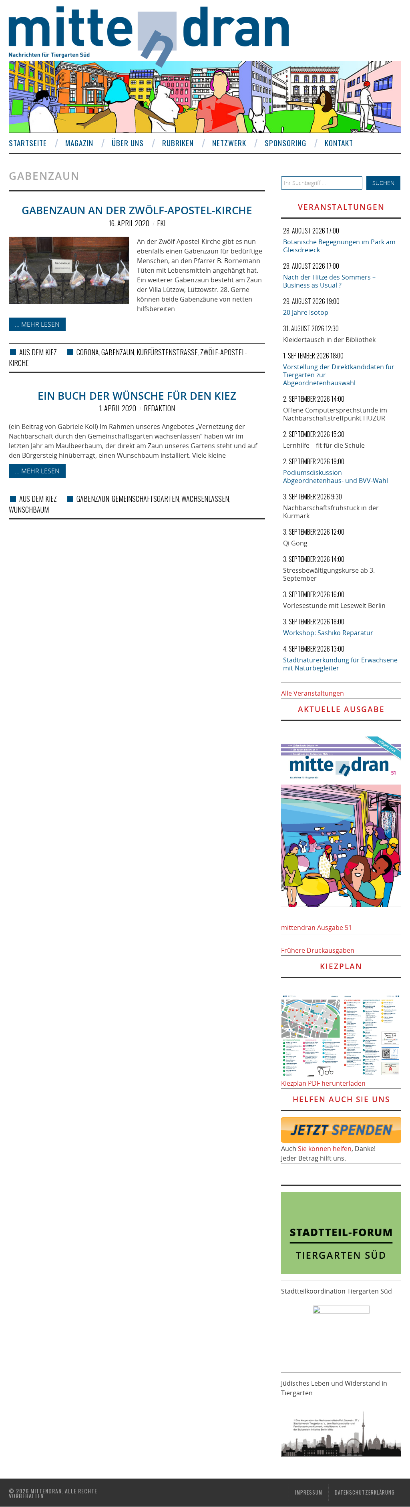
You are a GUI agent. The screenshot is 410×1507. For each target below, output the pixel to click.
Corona (87, 352)
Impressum (308, 1492)
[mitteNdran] (156, 35)
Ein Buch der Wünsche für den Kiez (137, 396)
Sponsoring (285, 143)
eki (161, 223)
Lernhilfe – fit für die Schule (324, 445)
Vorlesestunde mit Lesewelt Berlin (334, 605)
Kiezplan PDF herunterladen (323, 1083)
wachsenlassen (205, 498)
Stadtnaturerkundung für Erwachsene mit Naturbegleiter (340, 664)
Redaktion (159, 408)
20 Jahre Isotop (305, 312)
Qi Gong (295, 543)
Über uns (128, 143)
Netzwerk (229, 143)
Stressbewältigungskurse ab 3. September (329, 574)
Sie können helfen (325, 1148)
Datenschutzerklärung (365, 1492)
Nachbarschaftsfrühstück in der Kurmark (331, 511)
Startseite (28, 143)
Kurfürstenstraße (167, 352)
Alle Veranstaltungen (312, 693)
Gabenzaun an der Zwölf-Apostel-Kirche (137, 210)
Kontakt (339, 143)
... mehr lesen (37, 324)
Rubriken (178, 143)
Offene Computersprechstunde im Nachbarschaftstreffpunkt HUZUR (335, 414)
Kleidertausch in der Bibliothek (329, 339)
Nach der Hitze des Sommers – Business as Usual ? (329, 281)
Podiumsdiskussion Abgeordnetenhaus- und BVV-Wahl (335, 476)
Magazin (79, 143)
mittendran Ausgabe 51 (316, 927)
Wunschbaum (29, 509)
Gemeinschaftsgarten (145, 498)
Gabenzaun (117, 352)
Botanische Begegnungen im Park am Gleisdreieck (339, 245)
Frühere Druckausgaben (317, 950)
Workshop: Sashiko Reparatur (328, 632)
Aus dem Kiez (38, 352)
